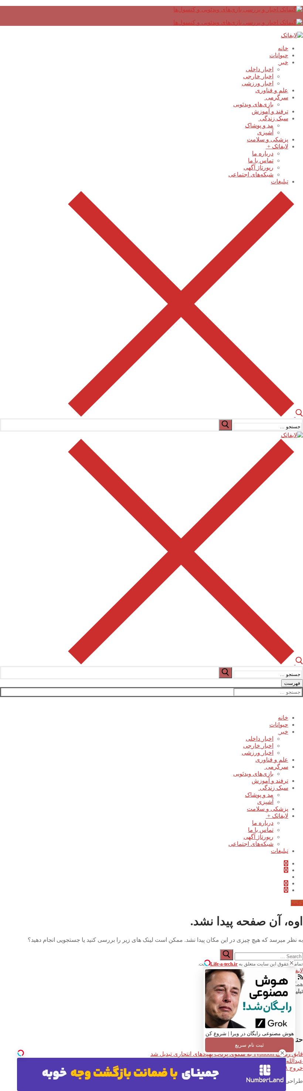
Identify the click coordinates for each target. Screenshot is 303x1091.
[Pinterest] (286, 890)
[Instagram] (286, 883)
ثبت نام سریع (249, 1045)
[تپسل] (20, 1053)
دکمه (297, 903)
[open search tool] (185, 415)
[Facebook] (286, 863)
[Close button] (291, 963)
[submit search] (225, 424)
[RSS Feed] (300, 977)
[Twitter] (286, 870)
